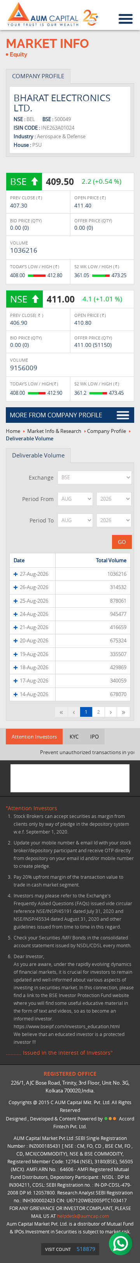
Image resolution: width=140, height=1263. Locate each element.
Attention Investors (34, 736)
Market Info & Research (54, 430)
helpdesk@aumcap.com (83, 1216)
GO (122, 541)
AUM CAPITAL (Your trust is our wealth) (43, 14)
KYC (74, 736)
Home (13, 430)
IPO (94, 736)
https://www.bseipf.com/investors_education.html (67, 1026)
